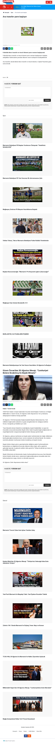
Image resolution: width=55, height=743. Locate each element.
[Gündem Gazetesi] (8, 2)
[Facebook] (4, 48)
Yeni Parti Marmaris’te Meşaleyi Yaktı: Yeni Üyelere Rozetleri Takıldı (30, 7)
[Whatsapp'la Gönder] (12, 48)
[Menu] (47, 2)
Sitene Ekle (39, 731)
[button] (45, 48)
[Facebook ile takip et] (26, 735)
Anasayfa (7, 12)
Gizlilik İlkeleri (32, 731)
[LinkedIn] (9, 48)
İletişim (25, 731)
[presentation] (8, 7)
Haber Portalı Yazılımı (10, 740)
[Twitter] (6, 48)
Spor (12, 12)
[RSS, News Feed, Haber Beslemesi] (29, 735)
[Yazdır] (42, 48)
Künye (20, 731)
